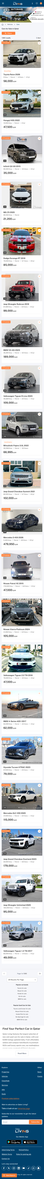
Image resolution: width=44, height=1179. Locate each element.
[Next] (40, 973)
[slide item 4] (23, 65)
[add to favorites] (39, 43)
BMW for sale (22, 999)
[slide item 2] (20, 65)
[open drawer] (3, 3)
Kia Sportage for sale (22, 1017)
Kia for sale (22, 996)
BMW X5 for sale (22, 1019)
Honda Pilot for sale (22, 1014)
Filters (9, 33)
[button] (17, 3)
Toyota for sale (22, 988)
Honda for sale (22, 993)
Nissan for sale (22, 991)
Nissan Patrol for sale (22, 1011)
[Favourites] (37, 3)
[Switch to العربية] (32, 3)
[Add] (41, 3)
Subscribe (35, 1122)
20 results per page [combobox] (16, 980)
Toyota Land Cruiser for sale (22, 1008)
